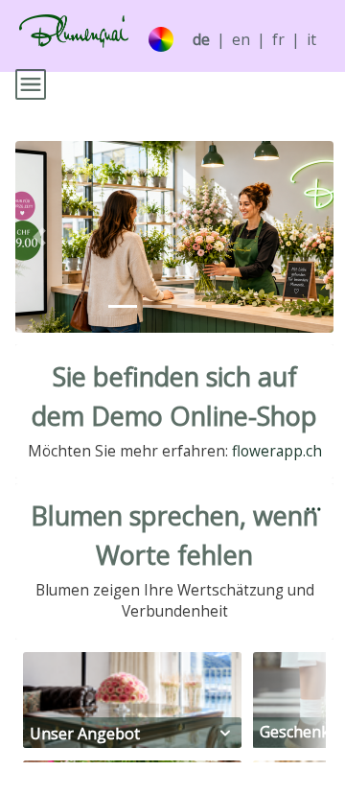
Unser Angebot (85, 733)
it (311, 40)
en (241, 40)
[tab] (122, 306)
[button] (39, 237)
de (201, 40)
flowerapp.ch (277, 451)
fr (278, 40)
